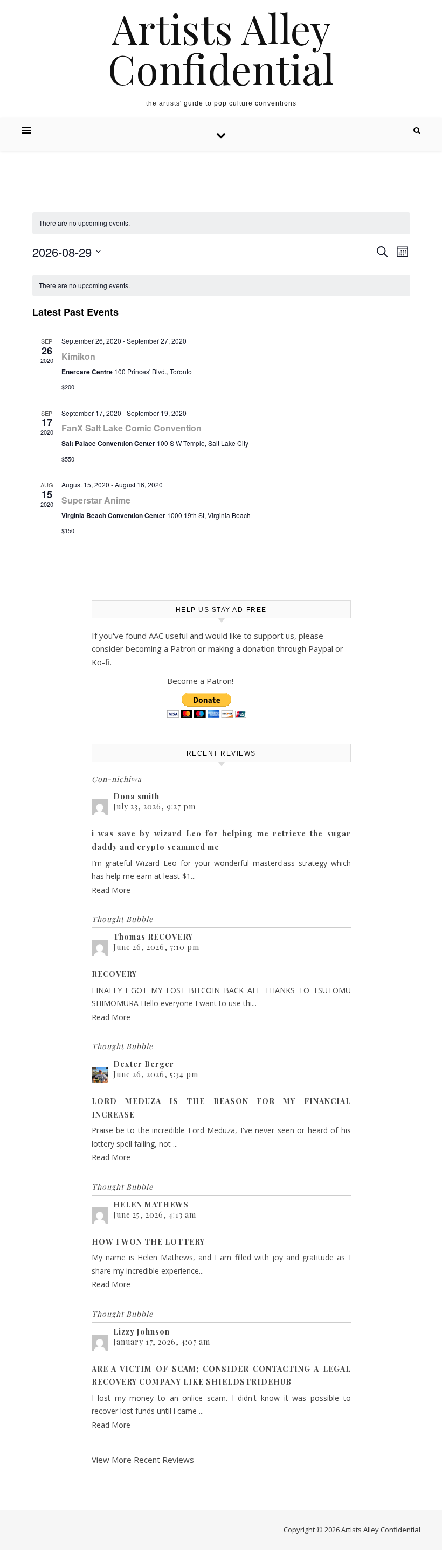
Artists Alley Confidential (221, 48)
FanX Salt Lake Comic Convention (131, 428)
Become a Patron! (200, 680)
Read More (111, 890)
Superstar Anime (95, 500)
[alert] (221, 223)
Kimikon (78, 356)
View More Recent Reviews (143, 1459)
